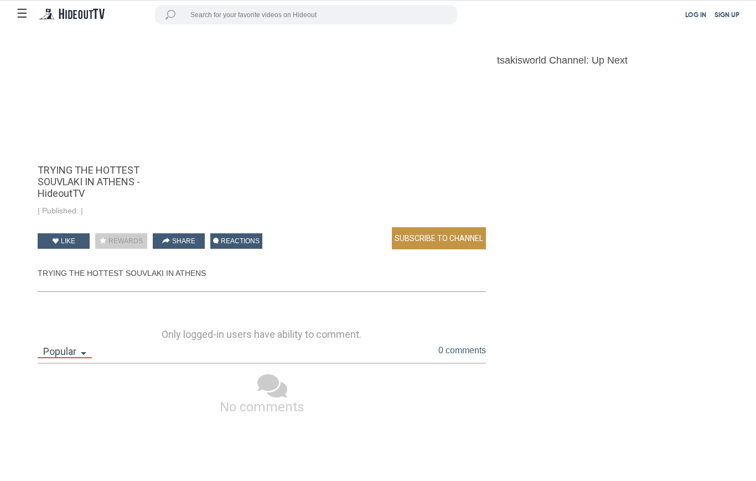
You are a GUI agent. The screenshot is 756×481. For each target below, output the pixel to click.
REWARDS (125, 241)
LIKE (67, 241)
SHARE (182, 241)
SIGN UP (726, 15)
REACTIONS (239, 241)
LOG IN (695, 15)
